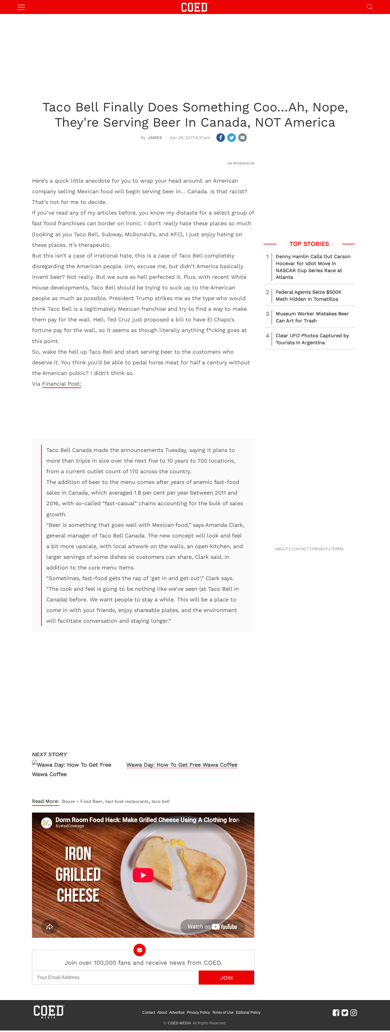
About (162, 1012)
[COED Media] (49, 1018)
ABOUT (281, 549)
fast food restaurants (127, 801)
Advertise (177, 1012)
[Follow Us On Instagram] (353, 1012)
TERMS (337, 549)
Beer (97, 801)
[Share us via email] (242, 137)
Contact (148, 1012)
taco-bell (161, 801)
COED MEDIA (179, 1023)
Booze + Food (76, 801)
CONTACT (300, 549)
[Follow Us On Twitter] (345, 1012)
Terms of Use (223, 1012)
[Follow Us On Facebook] (336, 1012)
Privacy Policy (198, 1012)
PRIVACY (320, 549)
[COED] (195, 6)
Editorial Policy (248, 1012)
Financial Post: (61, 383)
